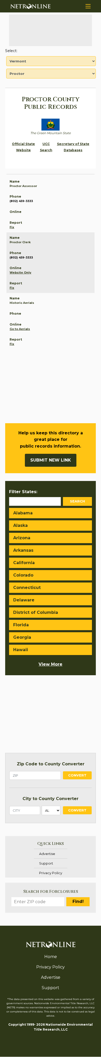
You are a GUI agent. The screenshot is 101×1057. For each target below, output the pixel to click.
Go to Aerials (20, 329)
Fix (12, 227)
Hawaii (20, 649)
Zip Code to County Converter (50, 763)
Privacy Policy (50, 873)
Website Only (20, 272)
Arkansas (23, 550)
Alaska (20, 525)
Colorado (23, 575)
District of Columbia (35, 612)
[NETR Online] (30, 6)
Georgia (22, 637)
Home (50, 956)
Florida (21, 624)
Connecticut (27, 587)
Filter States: (23, 491)
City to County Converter (50, 798)
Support (46, 863)
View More (50, 664)
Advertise (47, 854)
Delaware (23, 600)
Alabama (23, 512)
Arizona (21, 537)
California (24, 562)
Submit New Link (50, 460)
